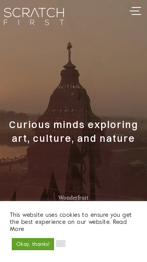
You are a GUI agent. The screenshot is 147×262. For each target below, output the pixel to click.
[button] (60, 243)
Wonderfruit (73, 198)
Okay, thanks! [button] (32, 244)
